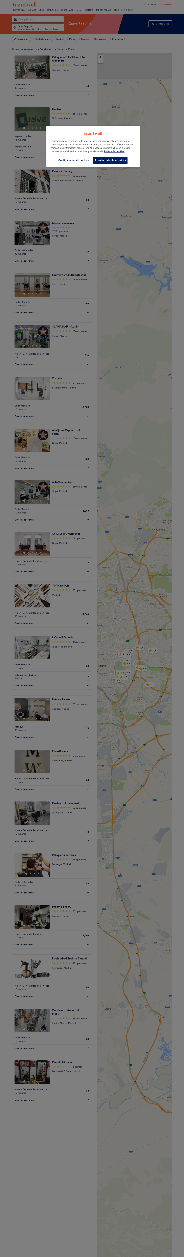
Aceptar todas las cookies (110, 160)
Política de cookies (114, 151)
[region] (93, 146)
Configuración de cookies (73, 160)
